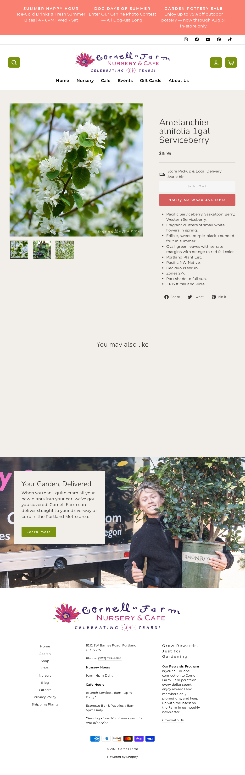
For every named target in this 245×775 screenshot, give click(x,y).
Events (125, 80)
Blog (45, 682)
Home (62, 80)
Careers (45, 690)
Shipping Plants (45, 704)
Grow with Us (173, 720)
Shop (45, 661)
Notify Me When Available (197, 200)
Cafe (106, 80)
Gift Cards (150, 80)
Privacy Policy (45, 697)
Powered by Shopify (122, 757)
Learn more (39, 532)
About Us (179, 80)
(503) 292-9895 (109, 658)
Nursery (85, 80)
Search (45, 654)
